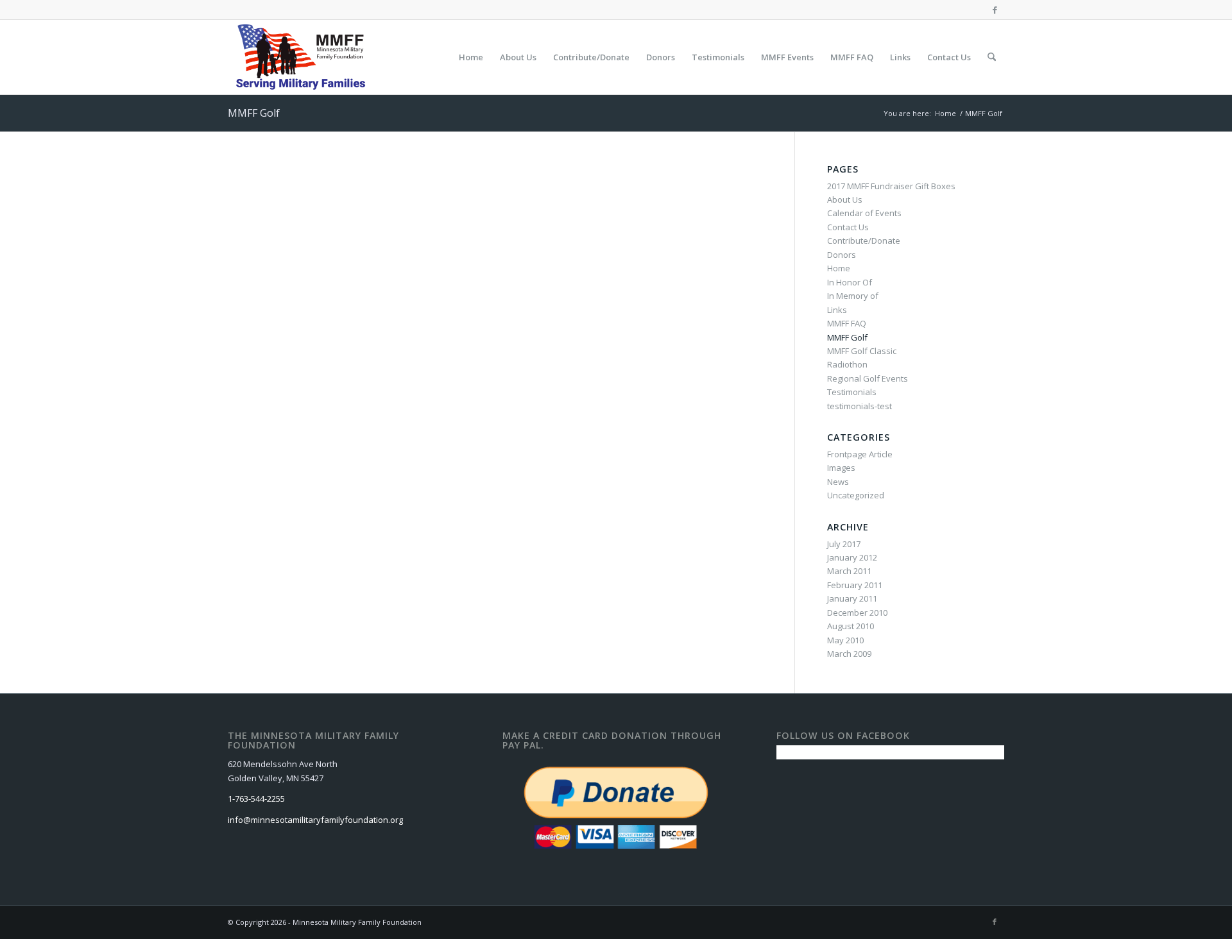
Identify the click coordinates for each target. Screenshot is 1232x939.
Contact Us (848, 227)
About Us (844, 199)
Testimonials (852, 392)
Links (837, 310)
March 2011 (849, 571)
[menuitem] (471, 57)
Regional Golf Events (867, 378)
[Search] (991, 57)
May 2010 (845, 640)
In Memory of (852, 295)
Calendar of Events (864, 213)
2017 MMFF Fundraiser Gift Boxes (891, 186)
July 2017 (843, 544)
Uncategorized (855, 495)
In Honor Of (849, 282)
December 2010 (857, 612)
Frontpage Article (860, 454)
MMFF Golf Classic (861, 351)
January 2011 (852, 598)
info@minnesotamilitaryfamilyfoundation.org (315, 819)
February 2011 (854, 585)
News (838, 481)
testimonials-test (859, 406)
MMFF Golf (254, 113)
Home (838, 268)
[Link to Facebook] (994, 9)
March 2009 (849, 653)
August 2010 (850, 626)
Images (841, 467)
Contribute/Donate (863, 240)
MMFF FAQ (846, 323)
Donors (841, 254)
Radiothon (847, 364)
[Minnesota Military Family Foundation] (304, 57)
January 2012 (852, 557)
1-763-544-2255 (256, 798)
